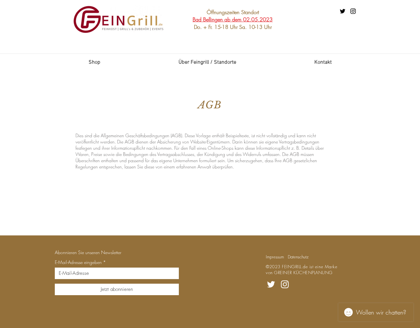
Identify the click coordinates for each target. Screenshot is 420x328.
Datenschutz (298, 257)
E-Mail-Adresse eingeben (78, 262)
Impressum (275, 257)
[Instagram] (353, 11)
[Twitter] (342, 11)
